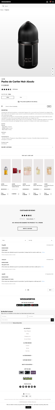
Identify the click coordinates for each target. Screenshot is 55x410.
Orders (27, 333)
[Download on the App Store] (19, 305)
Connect (27, 345)
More (43, 252)
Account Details (27, 339)
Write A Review (27, 228)
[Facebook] (20, 386)
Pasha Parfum (4, 185)
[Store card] (21, 372)
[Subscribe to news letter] (52, 319)
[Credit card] (27, 372)
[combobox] (29, 6)
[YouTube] (32, 386)
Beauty (2, 9)
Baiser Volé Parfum (38, 185)
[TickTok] (35, 386)
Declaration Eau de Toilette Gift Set (16, 186)
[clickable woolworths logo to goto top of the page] (27, 299)
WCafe (27, 348)
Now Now (27, 351)
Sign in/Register (27, 331)
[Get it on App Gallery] (35, 305)
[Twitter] (23, 386)
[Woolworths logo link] (6, 1)
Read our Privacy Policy (17, 322)
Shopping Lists (27, 336)
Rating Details (30, 218)
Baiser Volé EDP (26, 185)
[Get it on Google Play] (27, 305)
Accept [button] (28, 407)
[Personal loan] (33, 372)
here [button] (47, 404)
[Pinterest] (26, 386)
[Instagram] (29, 386)
